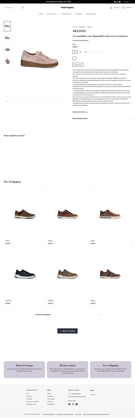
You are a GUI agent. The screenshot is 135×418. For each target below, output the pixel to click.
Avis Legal (78, 414)
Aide (27, 393)
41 (102, 52)
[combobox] (14, 7)
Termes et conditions (32, 401)
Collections (82, 27)
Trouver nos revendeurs (80, 40)
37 (80, 52)
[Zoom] (39, 61)
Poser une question (43, 315)
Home (41, 14)
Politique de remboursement (65, 414)
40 (97, 52)
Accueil (75, 27)
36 (75, 52)
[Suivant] (7, 100)
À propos (78, 14)
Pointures (29, 396)
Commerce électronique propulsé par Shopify (96, 414)
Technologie (66, 14)
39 (91, 52)
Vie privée (29, 399)
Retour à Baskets (68, 331)
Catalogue (51, 14)
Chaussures (78, 65)
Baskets (90, 27)
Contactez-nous (31, 404)
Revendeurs (91, 14)
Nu (74, 58)
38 (86, 52)
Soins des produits (80, 118)
